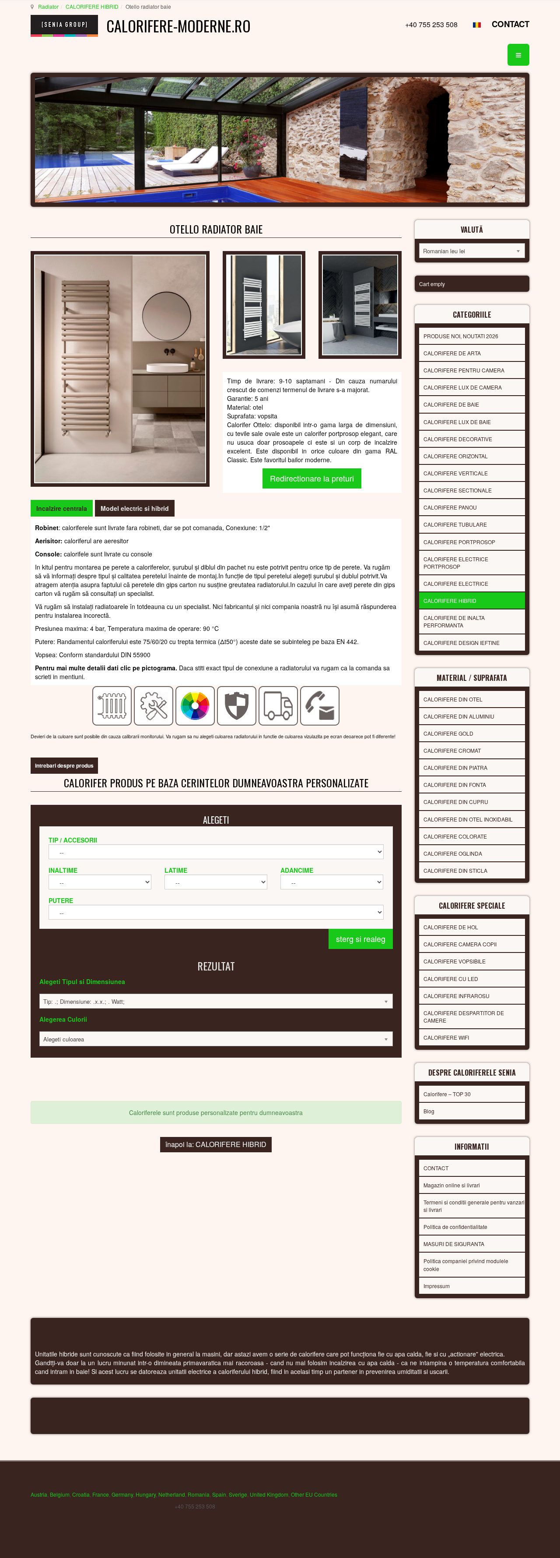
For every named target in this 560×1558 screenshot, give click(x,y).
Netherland (171, 1494)
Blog (429, 1111)
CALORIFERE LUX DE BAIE (457, 421)
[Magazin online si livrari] (278, 705)
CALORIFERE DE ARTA (452, 353)
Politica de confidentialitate (455, 1226)
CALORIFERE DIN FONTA (455, 784)
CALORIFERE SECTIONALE (458, 490)
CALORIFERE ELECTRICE (456, 583)
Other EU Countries (314, 1494)
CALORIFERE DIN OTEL (453, 699)
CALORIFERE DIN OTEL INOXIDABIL (468, 819)
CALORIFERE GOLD (448, 733)
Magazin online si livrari (452, 1185)
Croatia (81, 1494)
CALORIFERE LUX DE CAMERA (463, 387)
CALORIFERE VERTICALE (456, 473)
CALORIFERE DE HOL (451, 927)
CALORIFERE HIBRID (92, 6)
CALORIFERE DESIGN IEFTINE (462, 642)
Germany (122, 1494)
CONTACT (510, 24)
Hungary (146, 1494)
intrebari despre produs (64, 765)
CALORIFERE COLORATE (455, 836)
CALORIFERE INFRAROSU (457, 995)
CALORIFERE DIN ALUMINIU (459, 716)
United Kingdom (269, 1494)
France (100, 1494)
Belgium (60, 1494)
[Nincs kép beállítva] (264, 304)
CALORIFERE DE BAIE (451, 404)
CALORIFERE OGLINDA (453, 853)
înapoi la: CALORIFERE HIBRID (215, 1144)
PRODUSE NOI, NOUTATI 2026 (461, 336)
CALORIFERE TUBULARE (455, 524)
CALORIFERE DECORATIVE (458, 439)
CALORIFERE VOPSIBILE (455, 961)
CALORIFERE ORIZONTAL (456, 456)
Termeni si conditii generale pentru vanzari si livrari (474, 1205)
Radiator (48, 6)
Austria (39, 1494)
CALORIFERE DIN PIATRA (455, 767)
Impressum (437, 1285)
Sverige (238, 1494)
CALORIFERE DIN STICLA (455, 870)
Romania (199, 1494)
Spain (219, 1494)
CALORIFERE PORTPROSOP (459, 541)
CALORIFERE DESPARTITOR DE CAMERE (464, 1016)
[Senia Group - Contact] (320, 705)
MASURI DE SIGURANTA (454, 1243)
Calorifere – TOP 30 (447, 1094)
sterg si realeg (360, 938)
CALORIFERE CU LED (451, 978)
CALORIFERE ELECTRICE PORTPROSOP (456, 562)
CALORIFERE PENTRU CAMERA (464, 370)
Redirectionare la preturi (312, 478)
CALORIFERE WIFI (446, 1037)
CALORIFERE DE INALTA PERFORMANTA (454, 621)
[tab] (62, 508)
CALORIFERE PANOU (450, 507)
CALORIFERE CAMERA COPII (460, 944)
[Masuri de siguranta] (237, 705)
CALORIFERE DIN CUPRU (456, 801)
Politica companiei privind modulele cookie (466, 1264)
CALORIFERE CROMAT (452, 750)
